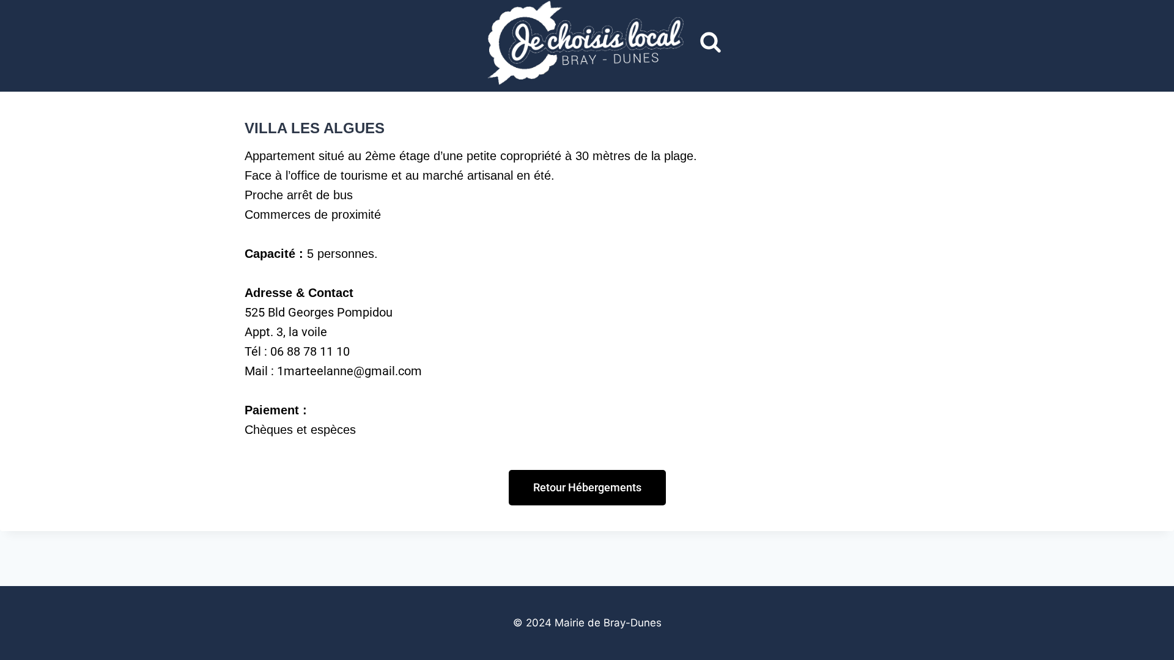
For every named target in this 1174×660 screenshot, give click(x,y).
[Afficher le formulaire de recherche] (710, 42)
